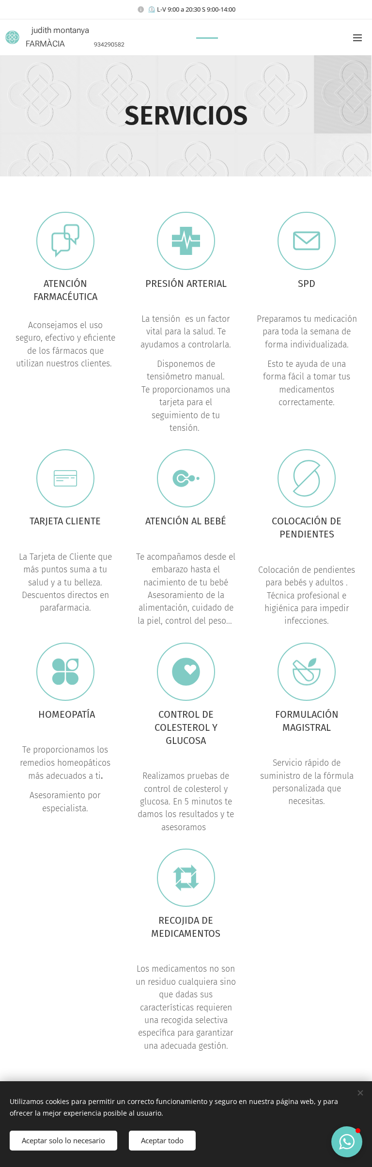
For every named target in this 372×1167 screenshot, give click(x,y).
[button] (346, 1141)
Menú (357, 37)
